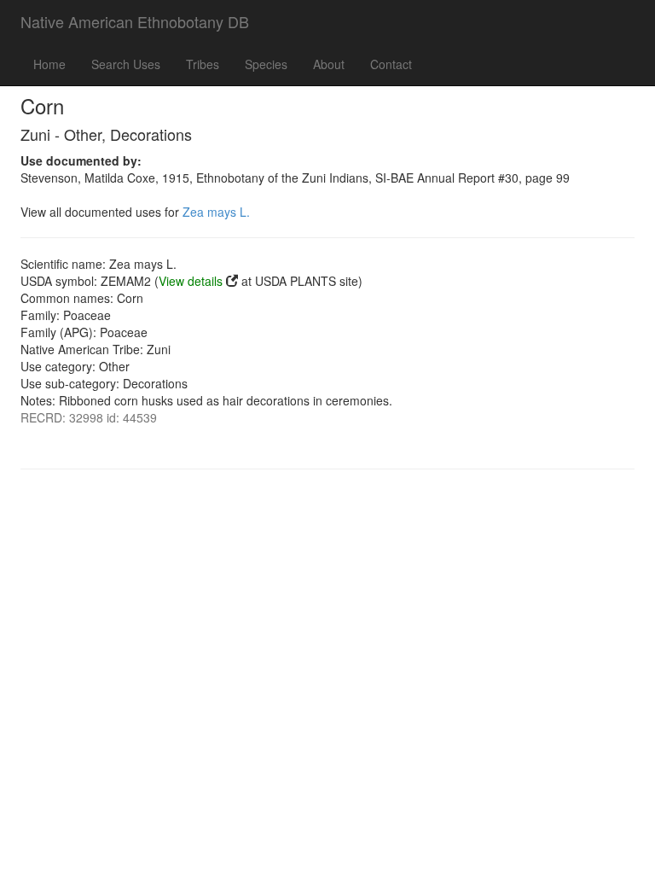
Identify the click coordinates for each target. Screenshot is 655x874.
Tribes (202, 64)
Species (266, 64)
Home (49, 64)
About (329, 64)
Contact (391, 64)
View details (191, 280)
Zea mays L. (216, 211)
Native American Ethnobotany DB (134, 21)
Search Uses (125, 64)
